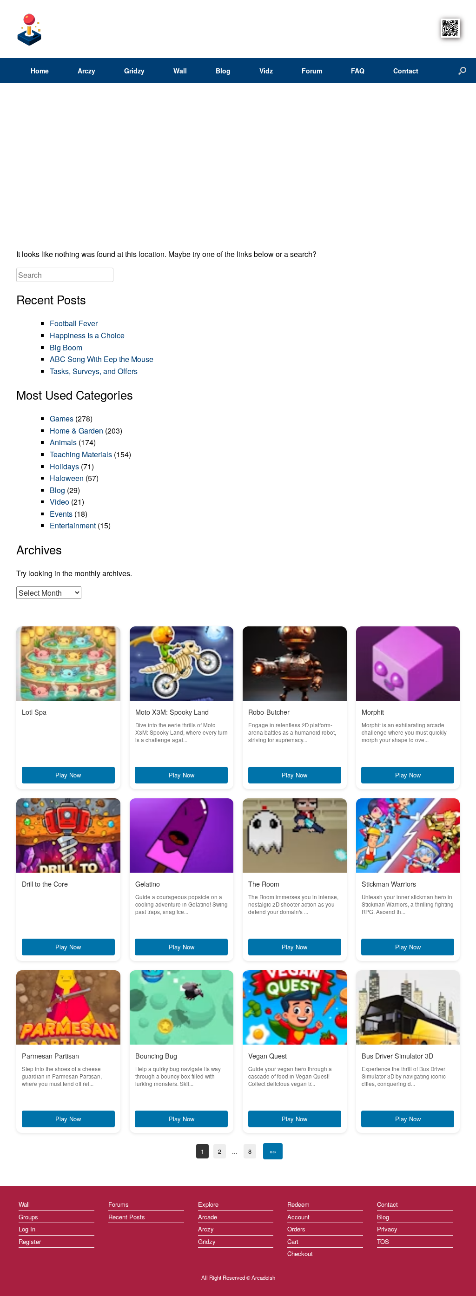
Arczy (86, 70)
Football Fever (74, 323)
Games (61, 418)
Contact (405, 70)
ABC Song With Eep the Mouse (101, 359)
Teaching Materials (81, 454)
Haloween (67, 478)
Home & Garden (76, 430)
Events (61, 513)
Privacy (387, 1228)
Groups (28, 1216)
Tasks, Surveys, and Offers (94, 371)
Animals (63, 442)
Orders (296, 1228)
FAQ (357, 70)
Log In (27, 1228)
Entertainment (73, 525)
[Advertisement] (238, 169)
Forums (118, 1204)
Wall (180, 70)
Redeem (298, 1204)
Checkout (300, 1253)
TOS (383, 1241)
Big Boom (66, 347)
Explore (208, 1204)
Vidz (266, 70)
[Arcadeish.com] (29, 29)
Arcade (207, 1216)
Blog (223, 70)
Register (30, 1241)
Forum (312, 70)
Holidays (64, 466)
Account (298, 1216)
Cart (292, 1241)
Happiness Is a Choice (87, 335)
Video (59, 501)
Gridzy (134, 70)
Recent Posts (126, 1216)
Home (40, 70)
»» (273, 1151)
